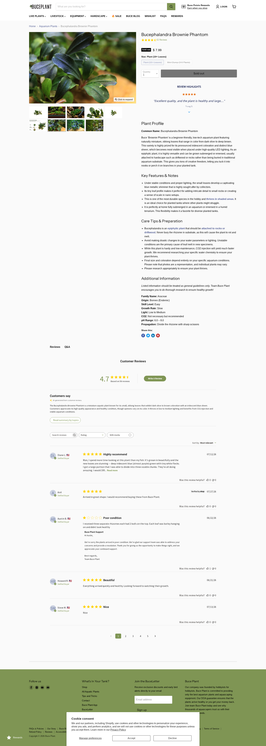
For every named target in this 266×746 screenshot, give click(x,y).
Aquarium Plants (48, 26)
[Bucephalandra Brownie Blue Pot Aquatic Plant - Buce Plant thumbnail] (95, 125)
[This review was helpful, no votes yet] (208, 479)
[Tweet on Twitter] (148, 335)
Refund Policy (35, 732)
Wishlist (150, 16)
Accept (131, 738)
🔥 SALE (116, 16)
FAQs (163, 16)
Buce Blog (133, 16)
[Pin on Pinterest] (158, 335)
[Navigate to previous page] (111, 636)
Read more (112, 470)
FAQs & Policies (36, 729)
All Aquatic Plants (90, 691)
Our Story (51, 729)
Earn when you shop (197, 8)
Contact (86, 700)
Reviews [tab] (55, 346)
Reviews (48, 732)
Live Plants (37, 16)
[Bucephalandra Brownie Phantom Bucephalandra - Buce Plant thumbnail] (38, 112)
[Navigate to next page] (155, 636)
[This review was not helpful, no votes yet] (213, 479)
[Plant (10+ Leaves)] (153, 65)
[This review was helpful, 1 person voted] (208, 568)
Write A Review (155, 378)
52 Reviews (162, 40)
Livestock (57, 16)
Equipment (77, 16)
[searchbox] (61, 435)
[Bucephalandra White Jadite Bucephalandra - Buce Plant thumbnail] (38, 125)
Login (223, 6)
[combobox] (111, 6)
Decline (172, 738)
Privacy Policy (118, 729)
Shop (84, 687)
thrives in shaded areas (220, 199)
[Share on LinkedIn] (153, 335)
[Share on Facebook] (143, 335)
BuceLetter (87, 709)
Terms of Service (211, 729)
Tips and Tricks (89, 696)
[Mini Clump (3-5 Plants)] (179, 65)
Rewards (177, 16)
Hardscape (98, 16)
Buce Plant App (89, 705)
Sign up (142, 710)
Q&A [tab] (67, 346)
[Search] (171, 6)
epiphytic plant (176, 228)
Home (32, 26)
